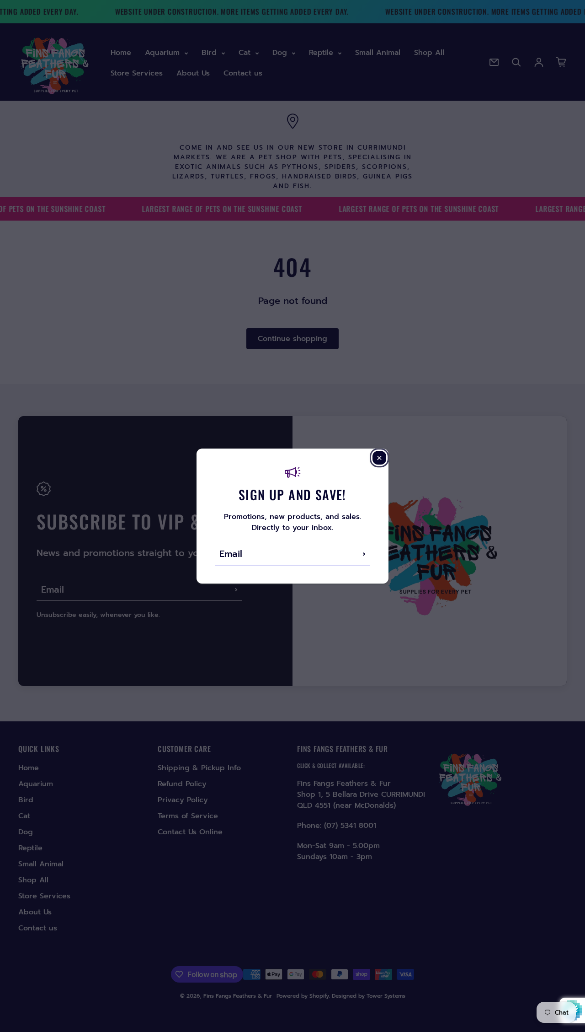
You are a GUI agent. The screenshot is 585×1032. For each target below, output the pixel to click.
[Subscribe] (364, 553)
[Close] (379, 458)
